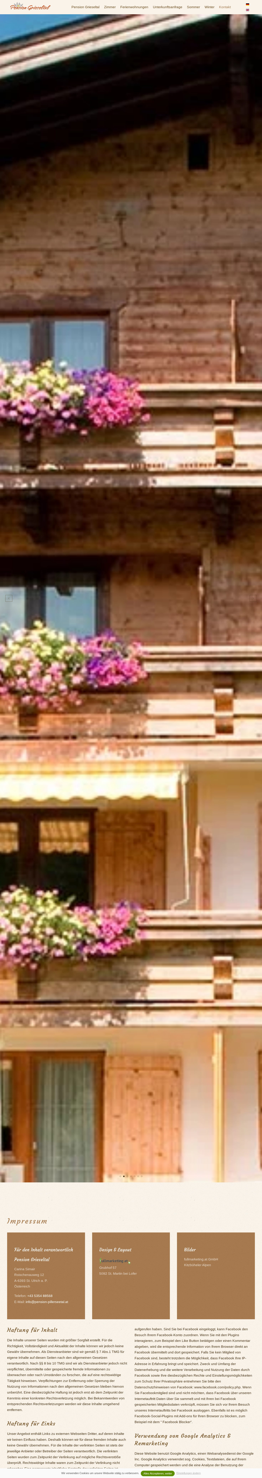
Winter (209, 7)
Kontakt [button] (225, 7)
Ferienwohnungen (134, 7)
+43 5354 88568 (40, 1296)
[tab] (120, 1176)
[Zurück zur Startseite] (30, 7)
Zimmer (110, 7)
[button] (8, 598)
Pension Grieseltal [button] (85, 7)
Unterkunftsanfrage (167, 7)
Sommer (193, 7)
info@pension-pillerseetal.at (47, 1302)
